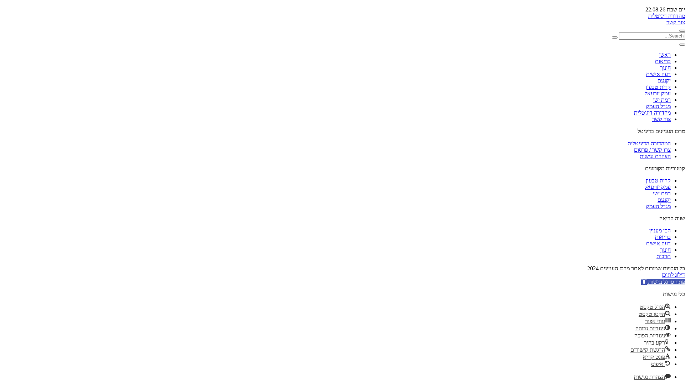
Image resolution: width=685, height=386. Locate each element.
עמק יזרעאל (658, 93)
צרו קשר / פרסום (652, 150)
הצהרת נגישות (655, 156)
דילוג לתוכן (673, 275)
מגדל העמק (658, 106)
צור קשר (675, 22)
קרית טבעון (658, 87)
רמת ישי (662, 100)
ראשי (665, 55)
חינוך (665, 68)
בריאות (663, 61)
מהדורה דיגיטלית (666, 16)
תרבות (663, 256)
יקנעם (664, 80)
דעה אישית (658, 74)
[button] (663, 282)
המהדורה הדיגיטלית (649, 143)
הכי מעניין (660, 230)
